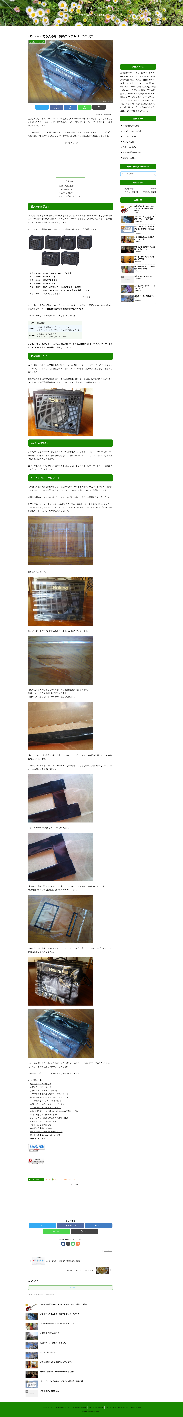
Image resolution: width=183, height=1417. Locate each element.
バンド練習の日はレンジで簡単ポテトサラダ (49, 1097)
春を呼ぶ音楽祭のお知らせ (41, 1128)
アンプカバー (58, 1179)
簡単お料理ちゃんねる (63, 1407)
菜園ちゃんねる (136, 1407)
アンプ (49, 1179)
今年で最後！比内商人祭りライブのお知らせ (49, 1094)
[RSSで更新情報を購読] (78, 1244)
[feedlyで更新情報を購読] (73, 1244)
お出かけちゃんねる (79, 1407)
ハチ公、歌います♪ (38, 1139)
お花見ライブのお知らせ (40, 1084)
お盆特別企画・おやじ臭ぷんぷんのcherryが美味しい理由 (54, 1111)
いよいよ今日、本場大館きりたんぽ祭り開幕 (49, 1118)
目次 (67, 181)
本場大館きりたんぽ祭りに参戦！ (44, 1115)
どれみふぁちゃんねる (36, 1179)
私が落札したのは (68, 189)
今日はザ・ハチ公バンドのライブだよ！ (47, 1104)
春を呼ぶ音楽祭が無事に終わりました (46, 1132)
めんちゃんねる (123, 1407)
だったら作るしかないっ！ (71, 196)
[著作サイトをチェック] (63, 1244)
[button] (99, 107)
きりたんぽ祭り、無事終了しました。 (46, 1121)
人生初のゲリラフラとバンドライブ (45, 1108)
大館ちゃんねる (48, 1407)
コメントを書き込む (70, 1287)
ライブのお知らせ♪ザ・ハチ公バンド (46, 1101)
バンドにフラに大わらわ (40, 1125)
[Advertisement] (70, 159)
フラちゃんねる (111, 1407)
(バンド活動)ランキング (36, 1163)
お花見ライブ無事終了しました (43, 1091)
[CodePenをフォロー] (68, 1244)
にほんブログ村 (33, 1151)
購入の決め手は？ (68, 186)
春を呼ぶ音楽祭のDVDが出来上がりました (48, 1135)
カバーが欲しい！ (68, 193)
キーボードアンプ (71, 1179)
